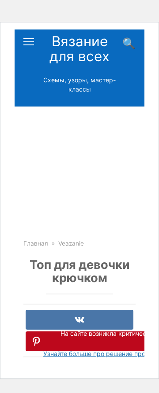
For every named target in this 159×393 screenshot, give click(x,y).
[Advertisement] (79, 166)
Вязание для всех (79, 49)
